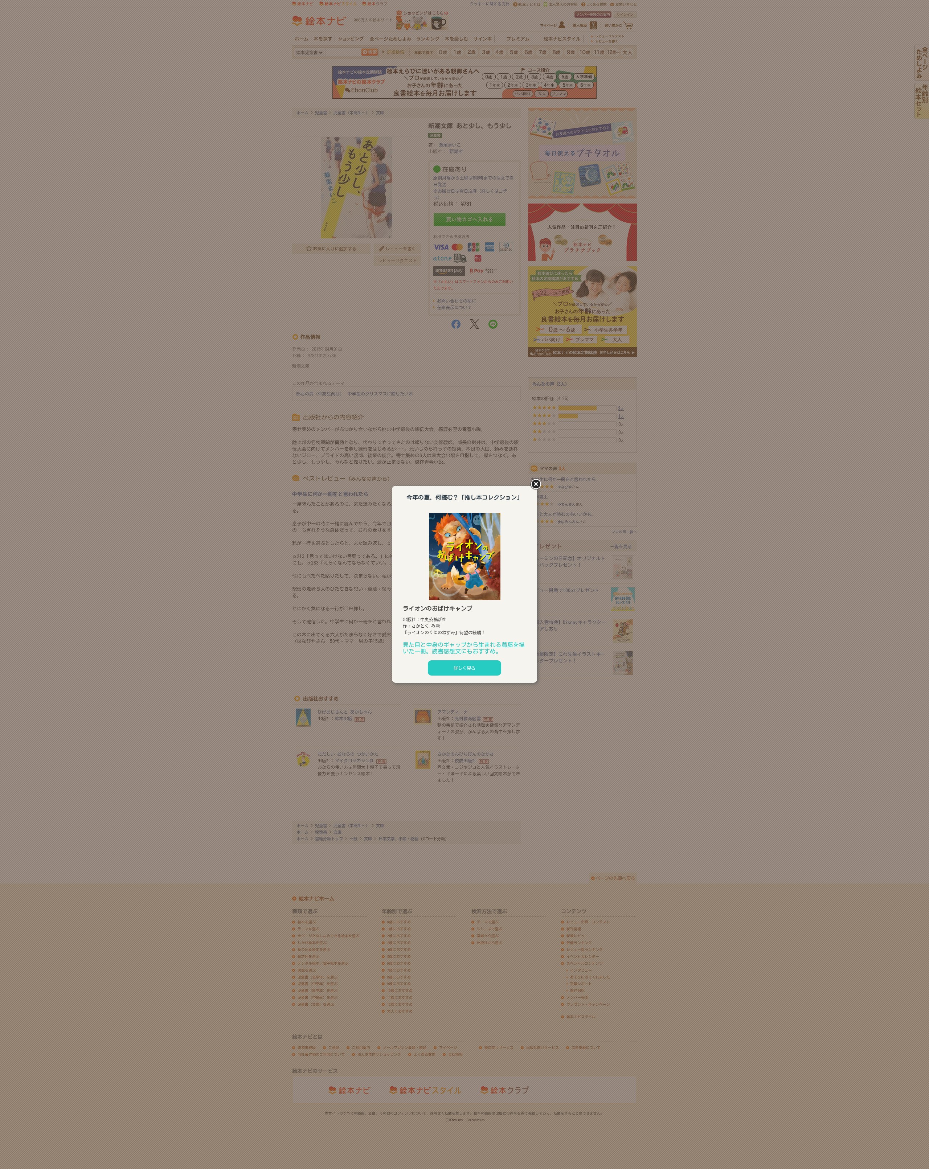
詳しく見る (464, 668)
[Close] (537, 485)
